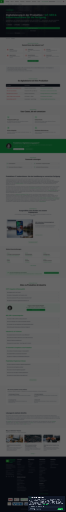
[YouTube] (11, 476)
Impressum (52, 461)
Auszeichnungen (42, 461)
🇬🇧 (63, 1)
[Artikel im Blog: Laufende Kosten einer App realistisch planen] (14, 438)
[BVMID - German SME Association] (16, 499)
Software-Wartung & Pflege (20, 484)
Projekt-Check (42, 467)
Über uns (12, 1)
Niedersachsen (42, 485)
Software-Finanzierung (21, 490)
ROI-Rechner (34, 1)
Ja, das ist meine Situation (32, 60)
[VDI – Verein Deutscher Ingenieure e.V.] (26, 503)
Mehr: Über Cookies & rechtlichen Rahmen (37, 506)
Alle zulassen (60, 509)
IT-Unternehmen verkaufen (42, 471)
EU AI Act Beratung (20, 480)
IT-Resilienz (19, 471)
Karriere (40, 464)
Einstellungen (39, 509)
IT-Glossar (54, 199)
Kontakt (39, 1)
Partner (40, 474)
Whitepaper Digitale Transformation (43, 481)
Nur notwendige (32, 509)
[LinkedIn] (6, 476)
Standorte (41, 483)
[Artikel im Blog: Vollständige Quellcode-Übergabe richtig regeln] (51, 438)
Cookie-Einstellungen (54, 464)
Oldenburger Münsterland (44, 490)
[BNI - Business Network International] (10, 499)
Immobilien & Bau (46, 254)
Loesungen (15, 4)
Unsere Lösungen (33, 30)
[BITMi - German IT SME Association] (9, 503)
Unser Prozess (19, 474)
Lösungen (9, 421)
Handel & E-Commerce (47, 260)
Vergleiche (19, 464)
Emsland (41, 491)
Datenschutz (48, 504)
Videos (40, 475)
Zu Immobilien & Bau (46, 255)
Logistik (8, 260)
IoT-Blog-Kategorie (42, 201)
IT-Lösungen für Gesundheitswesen (13, 254)
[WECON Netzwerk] (24, 499)
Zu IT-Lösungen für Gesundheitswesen (13, 255)
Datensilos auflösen (19, 183)
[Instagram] (13, 476)
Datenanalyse (57, 197)
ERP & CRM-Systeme (32, 470)
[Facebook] (8, 476)
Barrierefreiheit (53, 467)
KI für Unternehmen (32, 467)
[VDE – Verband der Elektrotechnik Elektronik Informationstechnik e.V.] (17, 503)
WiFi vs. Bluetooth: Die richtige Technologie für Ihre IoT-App (31, 446)
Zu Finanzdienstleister (28, 255)
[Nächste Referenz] (59, 229)
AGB (51, 465)
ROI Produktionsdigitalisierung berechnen (51, 272)
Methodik (18, 473)
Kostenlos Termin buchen (36, 309)
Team (40, 465)
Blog (29, 461)
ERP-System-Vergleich (21, 467)
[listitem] (33, 292)
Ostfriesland (42, 488)
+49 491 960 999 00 (10, 474)
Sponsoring (41, 477)
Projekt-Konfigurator (43, 468)
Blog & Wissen (31, 459)
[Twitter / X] (9, 476)
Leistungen (7, 1)
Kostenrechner (28, 1)
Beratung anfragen (33, 379)
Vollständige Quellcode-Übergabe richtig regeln (51, 446)
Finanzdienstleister (28, 254)
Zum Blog (32, 453)
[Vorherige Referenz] (7, 229)
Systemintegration (43, 197)
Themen (17, 422)
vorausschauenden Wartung (53, 190)
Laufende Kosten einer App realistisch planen (14, 446)
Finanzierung (22, 1)
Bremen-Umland (42, 487)
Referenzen (17, 1)
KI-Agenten (19, 479)
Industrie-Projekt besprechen (33, 28)
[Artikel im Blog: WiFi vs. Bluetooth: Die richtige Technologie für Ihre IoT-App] (33, 438)
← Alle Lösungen (33, 265)
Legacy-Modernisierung (21, 487)
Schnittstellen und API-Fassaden (35, 187)
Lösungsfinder (41, 478)
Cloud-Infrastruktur (32, 469)
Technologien (30, 472)
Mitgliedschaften (42, 472)
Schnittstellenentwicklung (21, 488)
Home (3, 1)
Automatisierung (50, 197)
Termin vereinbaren (45, 1)
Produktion (27, 260)
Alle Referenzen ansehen (33, 242)
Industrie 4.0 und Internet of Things (22, 194)
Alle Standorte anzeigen (43, 493)
